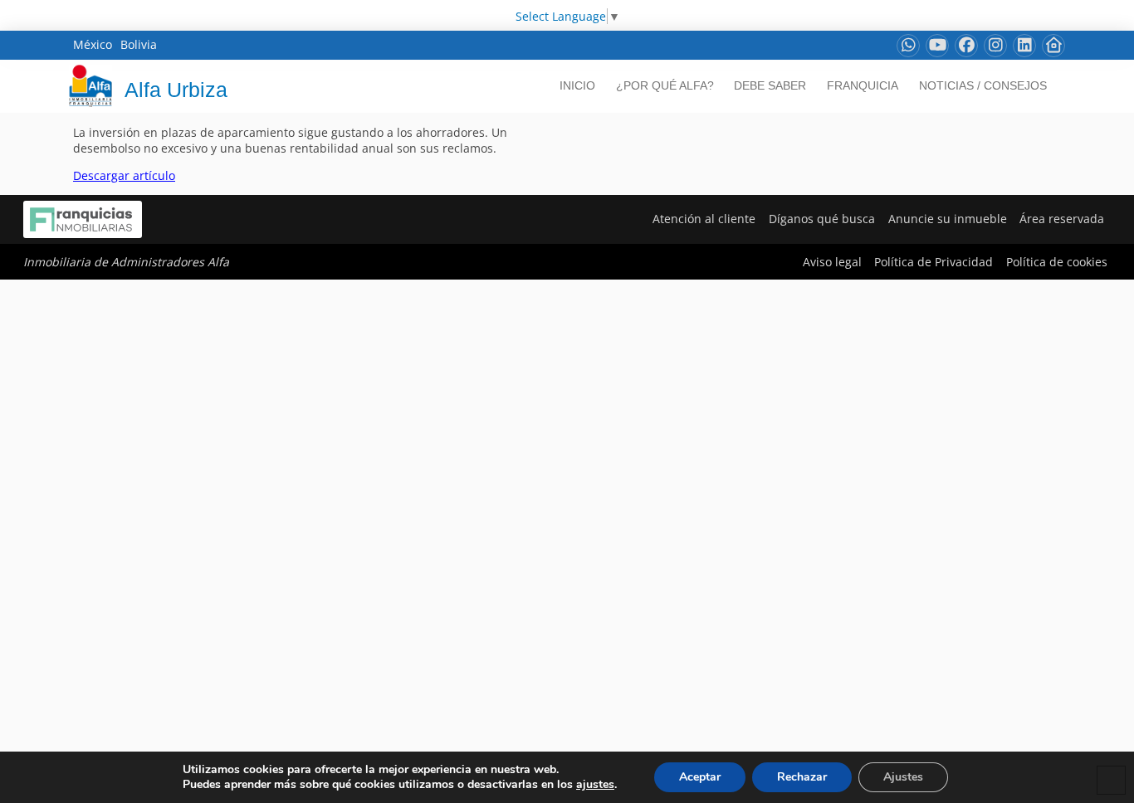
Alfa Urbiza (176, 89)
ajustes (595, 784)
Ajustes (903, 777)
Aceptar (700, 777)
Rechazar (802, 777)
